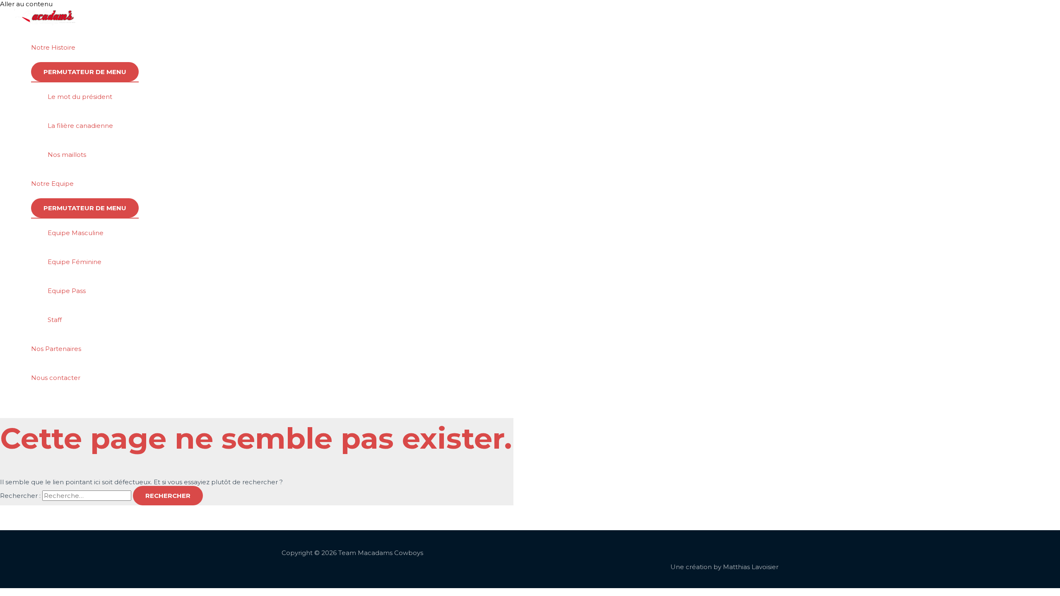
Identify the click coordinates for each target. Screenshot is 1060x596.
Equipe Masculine (76, 233)
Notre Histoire (53, 47)
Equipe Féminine (74, 262)
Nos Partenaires (56, 349)
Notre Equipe (52, 183)
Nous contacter (55, 378)
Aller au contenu (26, 4)
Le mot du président (80, 97)
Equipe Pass (67, 291)
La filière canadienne (80, 126)
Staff (55, 320)
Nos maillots (67, 155)
